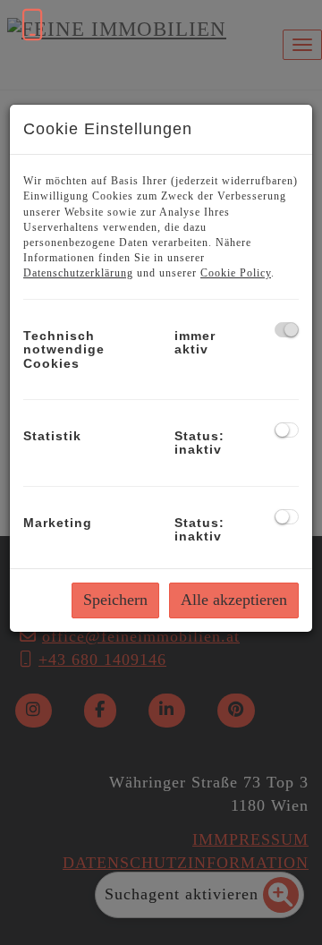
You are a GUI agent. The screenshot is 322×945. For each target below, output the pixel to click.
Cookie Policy (235, 273)
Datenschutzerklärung (78, 273)
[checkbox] (287, 329)
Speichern (115, 600)
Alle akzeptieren (234, 600)
